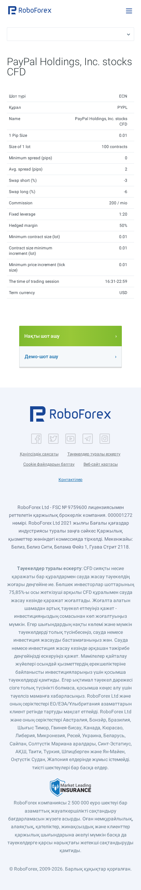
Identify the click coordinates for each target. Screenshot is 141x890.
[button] (29, 10)
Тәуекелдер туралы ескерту (93, 454)
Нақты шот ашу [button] (42, 336)
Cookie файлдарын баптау (49, 464)
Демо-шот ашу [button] (41, 356)
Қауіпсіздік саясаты (39, 454)
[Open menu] (129, 11)
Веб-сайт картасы (101, 464)
